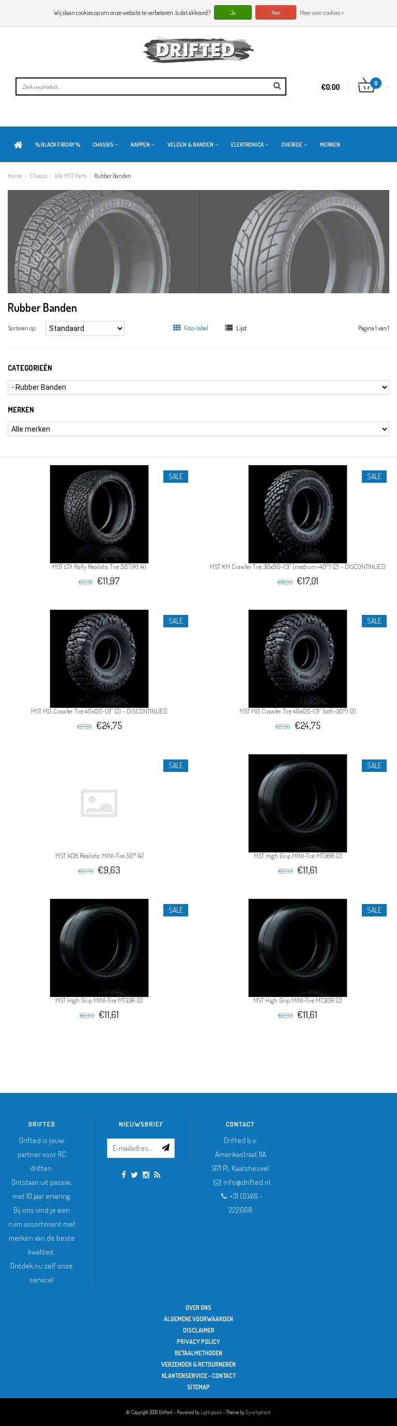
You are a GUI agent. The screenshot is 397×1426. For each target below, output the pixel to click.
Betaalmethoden (198, 1353)
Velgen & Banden (190, 144)
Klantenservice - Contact (199, 1376)
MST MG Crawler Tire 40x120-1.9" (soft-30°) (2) (297, 711)
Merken (330, 144)
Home (15, 176)
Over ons (198, 1307)
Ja (233, 13)
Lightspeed (211, 1412)
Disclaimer (199, 1330)
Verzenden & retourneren (198, 1364)
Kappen (140, 144)
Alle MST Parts (70, 176)
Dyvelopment (258, 1412)
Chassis (103, 144)
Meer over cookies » (322, 13)
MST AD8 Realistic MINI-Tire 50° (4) (99, 855)
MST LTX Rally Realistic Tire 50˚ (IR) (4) (99, 566)
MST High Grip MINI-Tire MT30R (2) (297, 1000)
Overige (291, 144)
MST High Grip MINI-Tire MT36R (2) (298, 855)
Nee (275, 13)
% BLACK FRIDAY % (57, 144)
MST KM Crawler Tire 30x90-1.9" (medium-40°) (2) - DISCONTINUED (298, 566)
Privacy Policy (198, 1341)
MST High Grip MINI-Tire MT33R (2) (99, 1000)
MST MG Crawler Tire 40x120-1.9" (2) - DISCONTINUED (99, 711)
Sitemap (198, 1387)
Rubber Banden (112, 176)
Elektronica (247, 144)
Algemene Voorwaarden (198, 1319)
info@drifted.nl (246, 1182)
